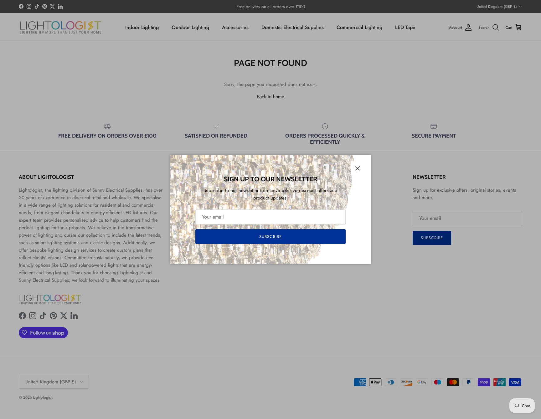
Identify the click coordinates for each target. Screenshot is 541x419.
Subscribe (270, 237)
